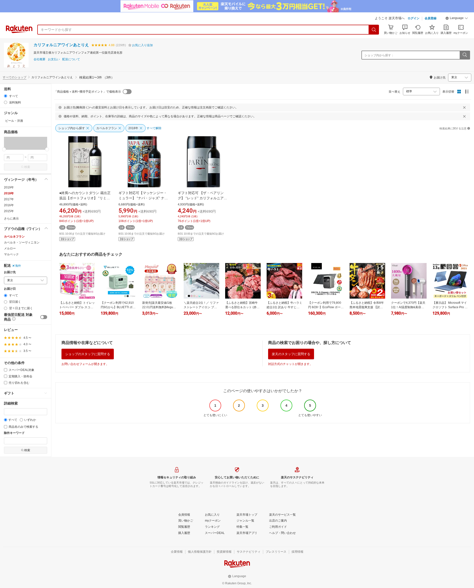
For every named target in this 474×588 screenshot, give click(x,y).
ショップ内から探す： (379, 55)
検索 (27, 167)
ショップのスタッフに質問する (87, 354)
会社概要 (39, 59)
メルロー (10, 248)
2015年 (9, 211)
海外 (18, 265)
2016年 (9, 205)
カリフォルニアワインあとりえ (61, 45)
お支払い (54, 59)
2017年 (9, 199)
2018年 (9, 193)
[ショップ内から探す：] (465, 55)
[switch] (43, 317)
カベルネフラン (14, 236)
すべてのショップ (14, 77)
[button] (456, 18)
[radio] (5, 96)
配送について (71, 59)
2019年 (9, 187)
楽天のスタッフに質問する (291, 354)
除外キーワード (14, 433)
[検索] (374, 30)
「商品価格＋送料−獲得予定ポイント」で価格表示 (87, 91)
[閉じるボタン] (464, 107)
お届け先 (10, 272)
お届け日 (10, 288)
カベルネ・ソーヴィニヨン (22, 242)
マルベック (11, 254)
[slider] (4, 149)
